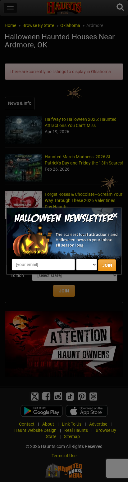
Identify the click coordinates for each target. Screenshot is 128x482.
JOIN (107, 265)
